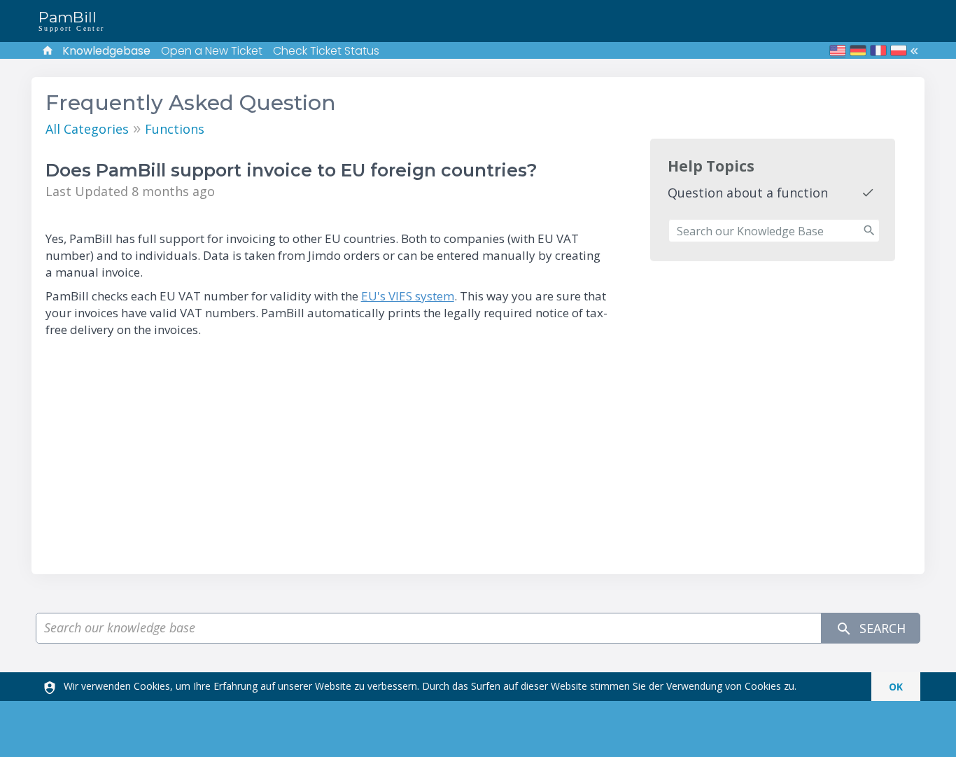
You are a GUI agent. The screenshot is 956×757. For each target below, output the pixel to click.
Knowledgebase (106, 51)
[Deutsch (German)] (858, 50)
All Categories (87, 128)
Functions (174, 128)
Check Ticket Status (326, 51)
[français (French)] (878, 50)
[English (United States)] (837, 50)
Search (881, 628)
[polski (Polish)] (898, 50)
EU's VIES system (407, 296)
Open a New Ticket (211, 51)
